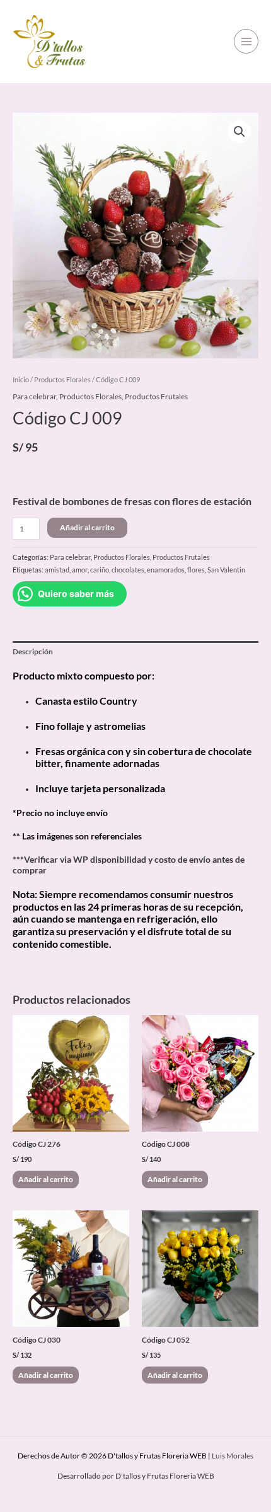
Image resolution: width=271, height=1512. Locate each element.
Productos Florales (62, 379)
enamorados (166, 570)
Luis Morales (232, 1455)
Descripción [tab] (33, 651)
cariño (99, 570)
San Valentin (226, 570)
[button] (239, 131)
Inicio (21, 379)
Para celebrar (34, 396)
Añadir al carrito (87, 527)
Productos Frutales (156, 396)
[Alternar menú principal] (246, 41)
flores (196, 570)
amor (80, 570)
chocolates (128, 570)
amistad (57, 570)
